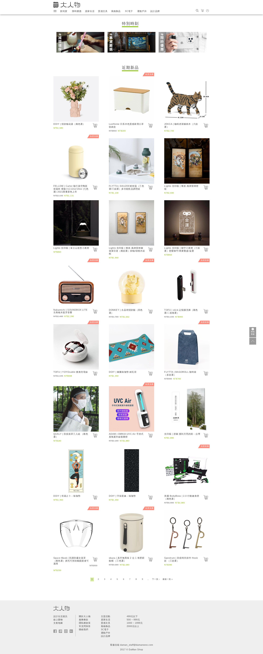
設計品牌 (155, 11)
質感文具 (103, 11)
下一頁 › (156, 579)
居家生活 (90, 11)
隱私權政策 (85, 623)
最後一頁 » (168, 579)
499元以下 (132, 616)
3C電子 (129, 11)
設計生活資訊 (60, 616)
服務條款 (83, 619)
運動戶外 (142, 11)
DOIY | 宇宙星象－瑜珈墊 (122, 496)
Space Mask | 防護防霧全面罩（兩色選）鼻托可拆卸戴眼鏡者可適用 (71, 561)
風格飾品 (116, 11)
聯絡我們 (83, 629)
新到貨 (63, 11)
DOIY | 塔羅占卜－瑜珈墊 (66, 496)
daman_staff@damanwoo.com (136, 645)
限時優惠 (77, 11)
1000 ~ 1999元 (135, 623)
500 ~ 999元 (133, 619)
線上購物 (58, 619)
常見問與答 (85, 626)
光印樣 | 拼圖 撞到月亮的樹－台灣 (182, 434)
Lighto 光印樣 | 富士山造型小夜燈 (71, 248)
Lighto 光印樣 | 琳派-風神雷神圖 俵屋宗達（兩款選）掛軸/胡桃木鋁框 (127, 251)
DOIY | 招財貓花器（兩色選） (69, 124)
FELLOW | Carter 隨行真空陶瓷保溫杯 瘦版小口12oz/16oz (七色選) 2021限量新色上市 (70, 189)
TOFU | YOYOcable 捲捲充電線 (70, 372)
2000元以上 (133, 626)
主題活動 (105, 616)
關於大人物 (85, 616)
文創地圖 (58, 623)
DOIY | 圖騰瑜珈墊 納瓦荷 (123, 372)
